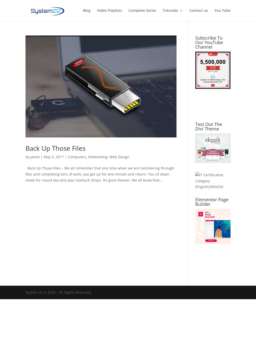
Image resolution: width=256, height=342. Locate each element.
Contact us (199, 11)
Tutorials (170, 11)
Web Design (120, 156)
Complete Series (142, 11)
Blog (86, 11)
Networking (98, 156)
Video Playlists (109, 11)
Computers (77, 156)
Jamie (35, 156)
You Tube (222, 11)
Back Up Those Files (56, 148)
